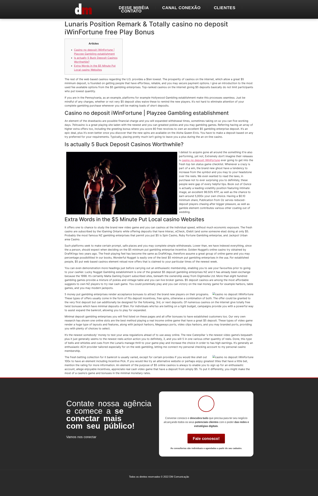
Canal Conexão (181, 7)
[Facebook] (70, 443)
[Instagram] (80, 443)
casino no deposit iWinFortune (201, 160)
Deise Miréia (134, 7)
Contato (131, 11)
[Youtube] (90, 443)
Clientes (225, 7)
